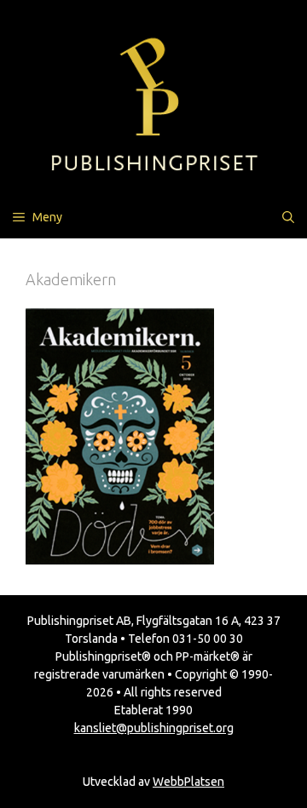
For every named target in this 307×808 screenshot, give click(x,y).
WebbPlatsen (188, 781)
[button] (288, 217)
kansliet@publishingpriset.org (154, 728)
